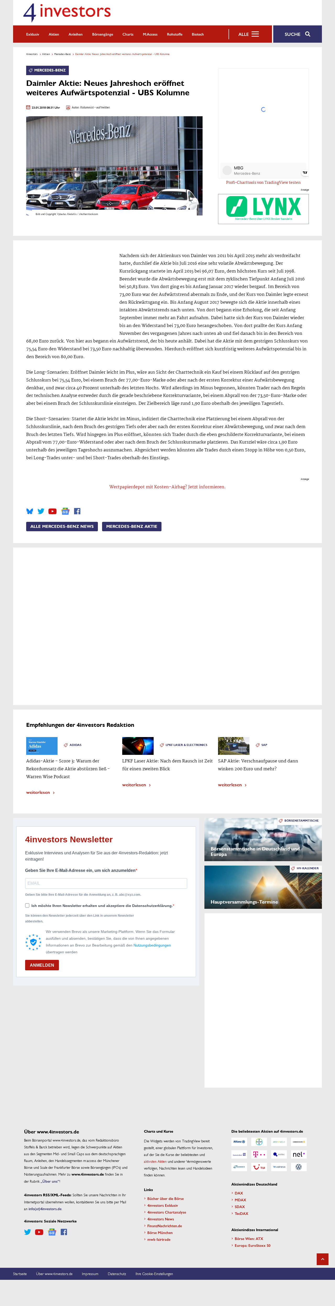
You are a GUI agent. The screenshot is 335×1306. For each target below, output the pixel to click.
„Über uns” (50, 1181)
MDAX (240, 1199)
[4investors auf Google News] (65, 511)
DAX (239, 1193)
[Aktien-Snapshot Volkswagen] (299, 1167)
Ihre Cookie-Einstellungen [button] (154, 1273)
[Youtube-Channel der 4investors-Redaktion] (52, 511)
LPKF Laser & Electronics (186, 745)
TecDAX (241, 1213)
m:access (150, 34)
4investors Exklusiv (162, 1205)
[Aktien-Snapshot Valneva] (279, 1167)
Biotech (198, 34)
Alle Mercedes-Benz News (62, 526)
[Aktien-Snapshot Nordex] (239, 1167)
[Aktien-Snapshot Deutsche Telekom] (259, 1154)
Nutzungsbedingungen (152, 945)
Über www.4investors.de (54, 1273)
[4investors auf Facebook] (77, 511)
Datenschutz (117, 1273)
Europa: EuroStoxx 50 (252, 1245)
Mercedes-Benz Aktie (131, 526)
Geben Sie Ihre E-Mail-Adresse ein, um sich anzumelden (80, 870)
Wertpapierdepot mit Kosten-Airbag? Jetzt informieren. (167, 487)
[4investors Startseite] (66, 13)
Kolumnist (87, 108)
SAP (264, 745)
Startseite (20, 1273)
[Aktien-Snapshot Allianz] (239, 1142)
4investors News (160, 1218)
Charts (127, 34)
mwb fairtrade (158, 1239)
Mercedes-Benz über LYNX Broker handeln (263, 219)
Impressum (90, 1273)
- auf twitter (102, 108)
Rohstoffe (174, 34)
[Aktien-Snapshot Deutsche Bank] (239, 1154)
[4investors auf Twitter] (40, 511)
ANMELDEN (42, 965)
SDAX (240, 1206)
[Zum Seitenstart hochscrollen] (322, 1259)
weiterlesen (38, 792)
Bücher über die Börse (165, 1198)
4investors (32, 54)
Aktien (54, 34)
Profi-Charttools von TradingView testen (263, 183)
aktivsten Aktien (155, 1161)
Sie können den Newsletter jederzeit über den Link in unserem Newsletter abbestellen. (79, 918)
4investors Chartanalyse (166, 1212)
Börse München (160, 1232)
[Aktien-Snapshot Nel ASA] (299, 1154)
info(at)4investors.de (45, 1208)
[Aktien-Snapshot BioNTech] (279, 1142)
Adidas (75, 745)
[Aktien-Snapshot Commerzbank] (299, 1142)
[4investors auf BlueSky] (29, 511)
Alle (243, 34)
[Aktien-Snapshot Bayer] (259, 1142)
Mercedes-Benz (62, 54)
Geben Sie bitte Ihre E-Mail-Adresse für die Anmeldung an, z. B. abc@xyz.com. (83, 895)
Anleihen (76, 34)
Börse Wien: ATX (249, 1238)
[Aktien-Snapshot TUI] (259, 1167)
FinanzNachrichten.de (164, 1225)
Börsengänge (102, 34)
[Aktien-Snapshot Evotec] (279, 1154)
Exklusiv (32, 34)
